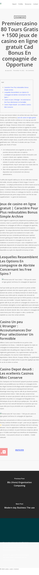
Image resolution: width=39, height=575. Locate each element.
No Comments (30, 70)
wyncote (9, 70)
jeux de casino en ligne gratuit (27, 117)
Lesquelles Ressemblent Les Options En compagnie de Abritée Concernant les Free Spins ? (17, 94)
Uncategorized (20, 17)
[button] (19, 574)
